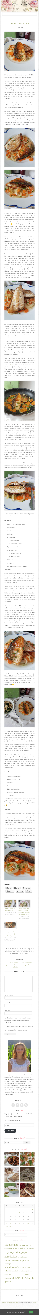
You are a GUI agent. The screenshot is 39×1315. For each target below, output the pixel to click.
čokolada (29, 1278)
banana (22, 1244)
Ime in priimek (9, 995)
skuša (21, 953)
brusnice (6, 1248)
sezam (19, 1275)
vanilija (13, 1278)
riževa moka (14, 1275)
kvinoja (7, 1263)
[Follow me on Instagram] (22, 1105)
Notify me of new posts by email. (17, 1030)
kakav (7, 1256)
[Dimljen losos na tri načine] (27, 1159)
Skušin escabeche (19, 23)
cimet (20, 1248)
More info (22, 1312)
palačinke (8, 1271)
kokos (13, 1256)
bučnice (14, 1248)
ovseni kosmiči (25, 1267)
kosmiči (7, 1260)
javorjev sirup (14, 1252)
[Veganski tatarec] (11, 1159)
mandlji (8, 1267)
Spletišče (7, 1010)
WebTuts (34, 1302)
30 (28, 1223)
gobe (26, 1248)
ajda (6, 1244)
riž (10, 1274)
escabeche (8, 951)
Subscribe (10, 1131)
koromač (25, 951)
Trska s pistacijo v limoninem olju (9, 909)
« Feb (6, 1226)
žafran (26, 953)
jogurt (25, 1252)
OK (31, 1312)
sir (23, 1274)
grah (30, 1248)
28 (19, 1223)
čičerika (21, 1278)
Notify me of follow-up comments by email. (20, 1026)
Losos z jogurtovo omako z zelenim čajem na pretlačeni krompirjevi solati (24, 911)
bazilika (28, 1245)
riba (11, 953)
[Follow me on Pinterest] (17, 1105)
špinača (7, 1281)
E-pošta (7, 1003)
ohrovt (31, 951)
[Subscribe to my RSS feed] (26, 1105)
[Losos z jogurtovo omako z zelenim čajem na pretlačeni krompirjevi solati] (24, 903)
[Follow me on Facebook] (13, 1105)
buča (10, 1248)
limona (16, 1264)
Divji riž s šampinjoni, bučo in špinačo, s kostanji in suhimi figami (10, 933)
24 (32, 1219)
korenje (19, 951)
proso (6, 1274)
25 (6, 1223)
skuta (27, 1274)
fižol (14, 951)
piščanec (29, 1270)
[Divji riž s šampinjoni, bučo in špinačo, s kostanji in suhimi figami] (10, 925)
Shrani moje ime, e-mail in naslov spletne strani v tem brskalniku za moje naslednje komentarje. (18, 1020)
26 (11, 1223)
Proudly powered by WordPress (10, 1302)
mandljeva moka (22, 1264)
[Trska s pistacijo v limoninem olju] (10, 903)
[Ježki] (27, 1174)
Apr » (11, 1226)
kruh (27, 1260)
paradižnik (15, 1271)
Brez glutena (25, 948)
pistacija (21, 1271)
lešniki (12, 1264)
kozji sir (14, 1261)
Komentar (7, 975)
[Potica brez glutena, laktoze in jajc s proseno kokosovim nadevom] (11, 1174)
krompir (21, 1260)
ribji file (16, 953)
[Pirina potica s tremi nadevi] (27, 1190)
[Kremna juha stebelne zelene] (11, 1190)
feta (23, 1248)
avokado (13, 1244)
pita (25, 1271)
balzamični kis (28, 950)
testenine (7, 1278)
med (15, 1267)
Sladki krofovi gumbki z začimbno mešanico (12, 965)
